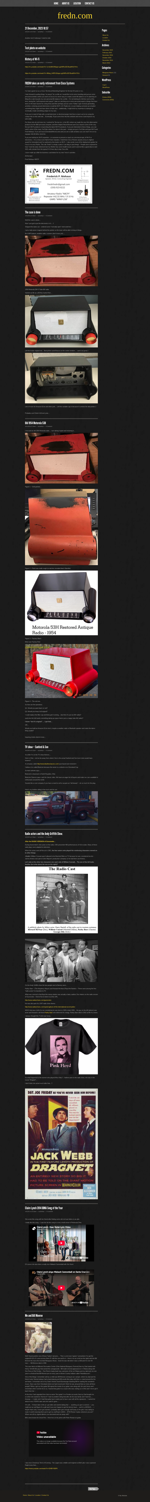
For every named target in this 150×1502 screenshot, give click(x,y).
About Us (65, 3)
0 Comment (49, 31)
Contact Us (89, 3)
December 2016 (107, 55)
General (105, 75)
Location (77, 3)
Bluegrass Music (107, 72)
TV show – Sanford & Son (36, 747)
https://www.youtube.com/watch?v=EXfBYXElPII (41, 1468)
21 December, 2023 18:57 (36, 28)
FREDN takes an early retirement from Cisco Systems (49, 83)
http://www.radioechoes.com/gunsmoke (38, 1000)
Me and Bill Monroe (34, 1316)
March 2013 (106, 63)
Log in (104, 85)
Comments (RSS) (108, 100)
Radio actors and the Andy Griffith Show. (44, 834)
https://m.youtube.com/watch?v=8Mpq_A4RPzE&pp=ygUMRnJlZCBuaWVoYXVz (52, 73)
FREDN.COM (75, 15)
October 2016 (106, 57)
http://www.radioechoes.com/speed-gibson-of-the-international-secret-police (50, 1007)
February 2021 (107, 52)
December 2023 (107, 50)
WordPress (106, 87)
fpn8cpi (41, 31)
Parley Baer (49, 1012)
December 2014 (107, 60)
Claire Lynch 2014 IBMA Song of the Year (44, 1208)
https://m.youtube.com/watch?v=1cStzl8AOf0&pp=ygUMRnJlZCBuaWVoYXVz (51, 67)
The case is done (32, 212)
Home (56, 3)
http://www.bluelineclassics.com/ (48, 764)
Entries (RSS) (106, 97)
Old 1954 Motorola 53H (35, 423)
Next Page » (92, 1489)
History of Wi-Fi (32, 59)
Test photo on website (35, 48)
